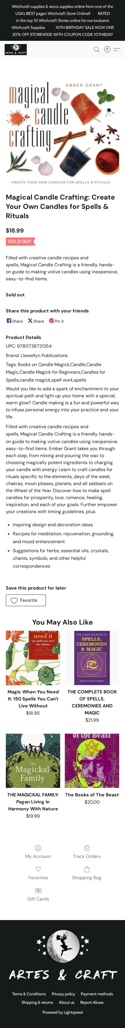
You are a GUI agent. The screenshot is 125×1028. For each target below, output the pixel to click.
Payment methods (97, 993)
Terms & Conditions (29, 993)
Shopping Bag (86, 878)
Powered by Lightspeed (62, 1012)
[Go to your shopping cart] (109, 50)
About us (66, 1002)
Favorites (38, 878)
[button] (16, 49)
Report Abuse (91, 1002)
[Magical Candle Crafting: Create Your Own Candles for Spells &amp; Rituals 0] (62, 133)
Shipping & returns (37, 1002)
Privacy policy (63, 993)
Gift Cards (38, 899)
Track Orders (87, 856)
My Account (38, 856)
